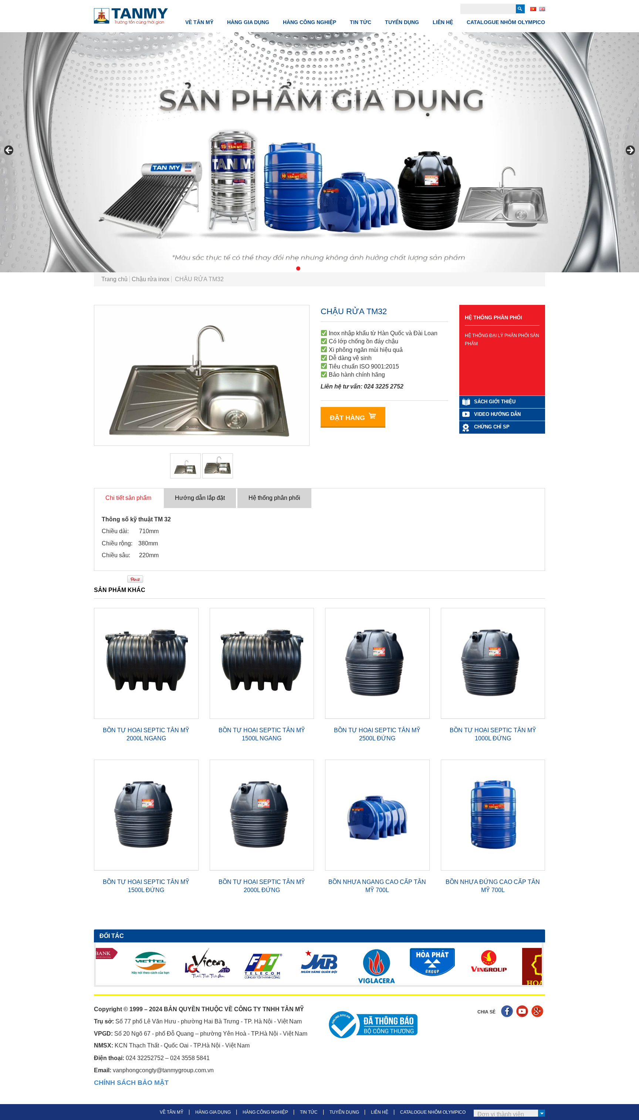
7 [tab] (332, 268)
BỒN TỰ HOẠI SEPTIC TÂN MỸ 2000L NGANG (146, 734)
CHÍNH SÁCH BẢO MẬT (131, 1082)
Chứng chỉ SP (492, 427)
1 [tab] (281, 268)
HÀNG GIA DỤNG (248, 22)
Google (538, 1012)
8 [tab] (341, 268)
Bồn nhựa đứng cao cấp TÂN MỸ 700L (493, 886)
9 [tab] (349, 268)
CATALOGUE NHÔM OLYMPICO (506, 22)
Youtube (523, 1012)
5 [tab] (315, 268)
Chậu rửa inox (150, 279)
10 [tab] (358, 268)
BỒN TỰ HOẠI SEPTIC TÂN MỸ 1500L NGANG (262, 734)
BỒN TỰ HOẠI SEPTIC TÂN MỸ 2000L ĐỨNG (262, 886)
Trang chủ (114, 279)
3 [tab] (298, 268)
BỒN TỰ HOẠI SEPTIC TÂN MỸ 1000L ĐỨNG (493, 734)
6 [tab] (324, 268)
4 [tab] (307, 268)
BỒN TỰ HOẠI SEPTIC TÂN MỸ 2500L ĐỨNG (377, 734)
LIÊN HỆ (443, 22)
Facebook (508, 1012)
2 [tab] (290, 268)
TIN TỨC (360, 22)
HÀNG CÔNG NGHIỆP (309, 22)
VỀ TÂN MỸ (199, 22)
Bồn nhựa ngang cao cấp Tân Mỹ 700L (377, 886)
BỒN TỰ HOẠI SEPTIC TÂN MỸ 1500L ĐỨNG (146, 886)
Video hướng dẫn (497, 414)
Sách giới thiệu (494, 401)
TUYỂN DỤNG (402, 22)
